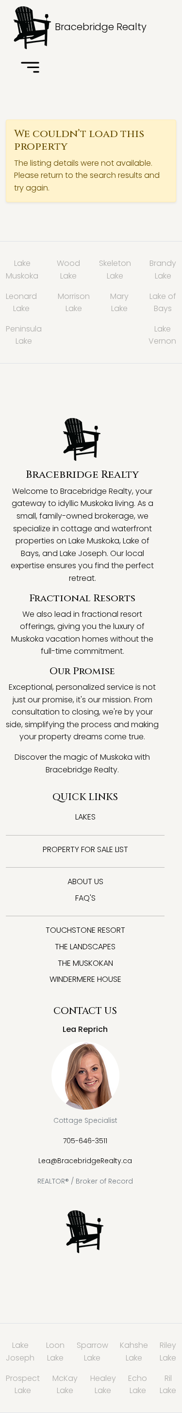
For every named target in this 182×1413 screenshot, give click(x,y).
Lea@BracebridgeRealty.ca (85, 1161)
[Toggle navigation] (30, 68)
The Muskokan (85, 963)
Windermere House (85, 979)
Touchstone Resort (85, 930)
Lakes (85, 816)
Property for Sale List (85, 849)
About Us (85, 881)
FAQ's (85, 898)
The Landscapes (85, 946)
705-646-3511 (85, 1141)
